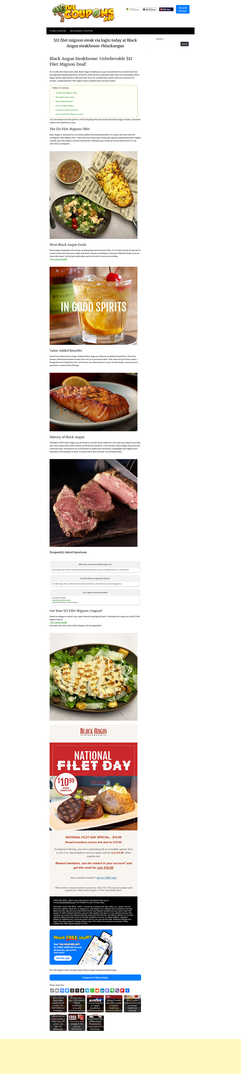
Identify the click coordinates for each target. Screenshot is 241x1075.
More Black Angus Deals (65, 97)
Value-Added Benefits (64, 101)
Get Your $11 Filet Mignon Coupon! (69, 114)
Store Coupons (58, 31)
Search (159, 39)
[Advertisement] (75, 1056)
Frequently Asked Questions (67, 110)
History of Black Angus (64, 106)
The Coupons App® (58, 259)
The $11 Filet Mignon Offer (66, 93)
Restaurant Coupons (81, 31)
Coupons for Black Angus (95, 977)
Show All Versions (183, 9)
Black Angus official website (61, 600)
